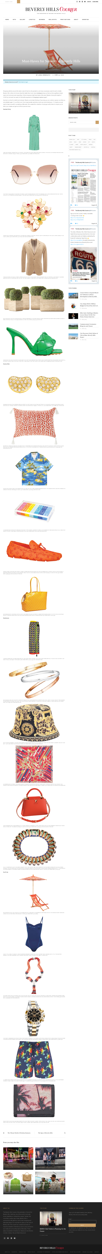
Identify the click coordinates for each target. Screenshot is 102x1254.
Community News (42, 1190)
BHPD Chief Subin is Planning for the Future (53, 1230)
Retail (7, 1191)
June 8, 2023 (83, 328)
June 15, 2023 (84, 319)
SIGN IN (89, 1)
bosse (75, 142)
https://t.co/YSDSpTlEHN (77, 219)
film (94, 139)
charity (71, 147)
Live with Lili (86, 147)
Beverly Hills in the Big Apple (48, 1163)
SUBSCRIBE (95, 1)
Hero (78, 139)
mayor (93, 142)
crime (80, 142)
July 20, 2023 (84, 299)
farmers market (78, 147)
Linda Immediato (44, 75)
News (17, 1190)
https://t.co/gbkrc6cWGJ (77, 244)
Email (70, 1219)
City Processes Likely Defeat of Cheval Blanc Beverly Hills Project (89, 335)
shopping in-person (38, 97)
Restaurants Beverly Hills (74, 149)
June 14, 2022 (59, 75)
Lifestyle (54, 65)
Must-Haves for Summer (14, 1185)
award (76, 144)
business (90, 144)
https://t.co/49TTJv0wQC (77, 165)
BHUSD (90, 139)
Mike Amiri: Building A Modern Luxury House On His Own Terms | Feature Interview (89, 315)
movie (70, 142)
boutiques (39, 93)
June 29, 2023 (84, 308)
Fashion (47, 65)
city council (84, 139)
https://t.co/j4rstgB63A (76, 240)
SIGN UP (82, 1225)
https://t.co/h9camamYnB (77, 217)
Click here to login (23, 82)
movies (84, 142)
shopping (93, 147)
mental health (83, 144)
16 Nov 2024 (9, 1165)
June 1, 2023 (83, 339)
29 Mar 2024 (41, 1188)
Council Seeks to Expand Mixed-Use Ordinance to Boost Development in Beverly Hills (89, 294)
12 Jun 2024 (9, 1188)
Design (48, 1190)
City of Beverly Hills (85, 110)
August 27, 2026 (75, 110)
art (89, 142)
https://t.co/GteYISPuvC (90, 165)
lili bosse (71, 144)
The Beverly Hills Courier (85, 162)
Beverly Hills (72, 139)
